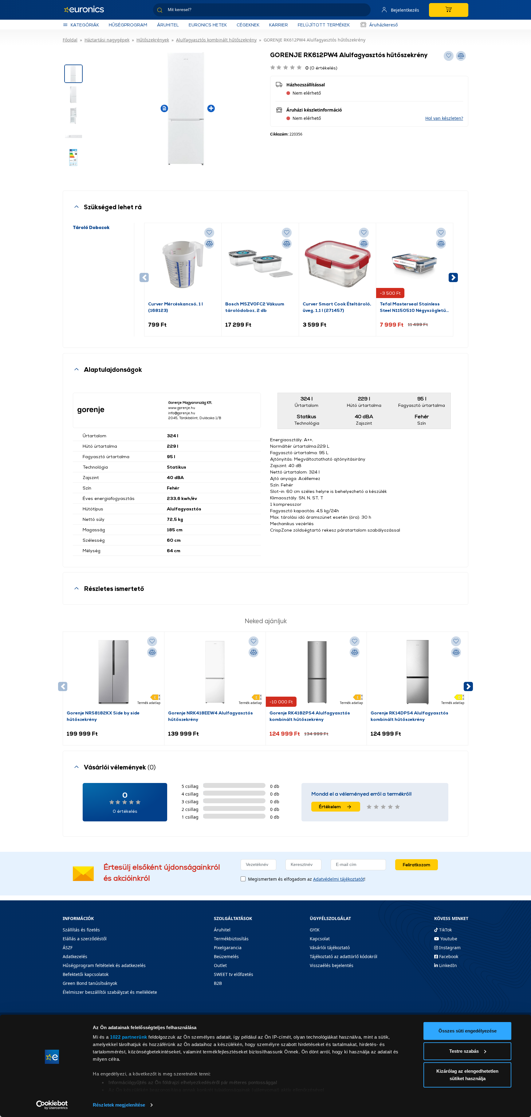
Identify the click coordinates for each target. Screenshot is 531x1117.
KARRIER (278, 24)
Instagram (449, 947)
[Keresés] (364, 10)
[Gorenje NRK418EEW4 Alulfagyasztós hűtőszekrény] (215, 672)
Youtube (448, 939)
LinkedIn (447, 965)
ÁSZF (68, 947)
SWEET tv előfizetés (233, 974)
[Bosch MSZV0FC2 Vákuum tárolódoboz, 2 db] (260, 264)
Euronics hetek (208, 24)
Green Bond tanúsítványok (90, 983)
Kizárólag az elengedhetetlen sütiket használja (467, 1074)
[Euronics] (87, 9)
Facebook (448, 956)
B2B (218, 983)
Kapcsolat (320, 939)
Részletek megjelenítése (119, 1104)
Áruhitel (168, 24)
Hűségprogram (128, 24)
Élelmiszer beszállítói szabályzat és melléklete (110, 992)
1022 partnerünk (128, 1037)
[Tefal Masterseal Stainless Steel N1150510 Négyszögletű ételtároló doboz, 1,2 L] (414, 264)
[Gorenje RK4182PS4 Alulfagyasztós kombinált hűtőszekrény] (316, 672)
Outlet (220, 965)
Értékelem (330, 806)
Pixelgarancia (228, 947)
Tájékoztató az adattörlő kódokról (343, 956)
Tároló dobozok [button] (91, 227)
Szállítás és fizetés (81, 930)
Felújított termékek (324, 24)
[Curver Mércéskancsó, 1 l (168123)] (183, 264)
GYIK (315, 930)
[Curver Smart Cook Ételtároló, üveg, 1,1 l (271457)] (337, 264)
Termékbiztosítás (231, 939)
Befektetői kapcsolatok (85, 974)
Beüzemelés (226, 956)
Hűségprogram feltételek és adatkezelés (104, 965)
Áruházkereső (383, 25)
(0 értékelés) (321, 67)
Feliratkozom (416, 864)
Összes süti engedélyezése (468, 1030)
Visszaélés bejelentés (331, 965)
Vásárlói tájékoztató (330, 947)
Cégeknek (248, 24)
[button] (444, 118)
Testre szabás (464, 1051)
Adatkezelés (75, 956)
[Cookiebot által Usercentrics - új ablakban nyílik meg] (52, 1105)
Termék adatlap (148, 703)
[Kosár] (448, 10)
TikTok (445, 930)
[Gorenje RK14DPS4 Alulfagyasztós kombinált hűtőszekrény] (418, 672)
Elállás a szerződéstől (85, 939)
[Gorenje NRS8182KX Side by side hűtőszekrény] (113, 672)
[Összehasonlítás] (209, 244)
